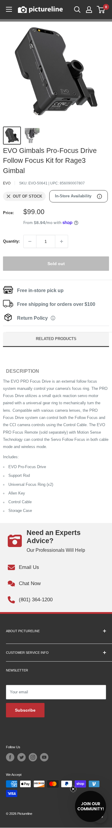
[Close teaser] (73, 789)
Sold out (56, 263)
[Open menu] (9, 9)
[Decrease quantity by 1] (30, 241)
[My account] (89, 9)
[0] (101, 9)
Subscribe (25, 710)
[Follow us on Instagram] (33, 757)
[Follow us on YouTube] (44, 757)
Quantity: (11, 241)
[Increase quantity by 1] (61, 241)
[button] (90, 806)
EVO (6, 183)
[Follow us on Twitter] (21, 757)
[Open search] (77, 9)
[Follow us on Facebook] (10, 757)
